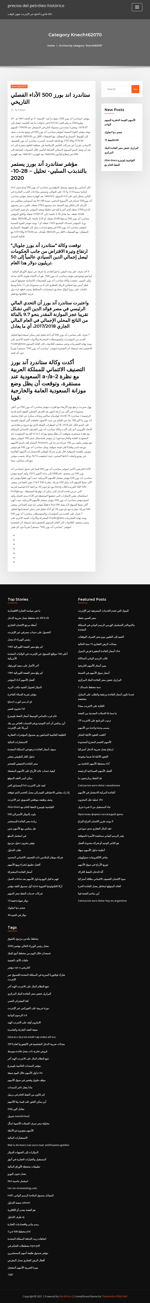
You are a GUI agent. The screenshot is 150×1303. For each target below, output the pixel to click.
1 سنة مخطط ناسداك (89, 687)
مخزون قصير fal (16, 708)
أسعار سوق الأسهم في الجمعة (94, 673)
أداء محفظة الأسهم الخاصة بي (94, 763)
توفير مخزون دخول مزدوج (21, 843)
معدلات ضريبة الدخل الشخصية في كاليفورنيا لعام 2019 (36, 1044)
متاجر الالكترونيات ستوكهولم (93, 857)
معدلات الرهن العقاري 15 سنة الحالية (97, 644)
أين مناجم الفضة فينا (88, 893)
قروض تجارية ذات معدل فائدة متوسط (27, 1051)
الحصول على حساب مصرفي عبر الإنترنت (29, 632)
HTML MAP (121, 1296)
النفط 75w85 (111, 140)
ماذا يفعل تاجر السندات (20, 1087)
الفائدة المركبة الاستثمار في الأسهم (96, 792)
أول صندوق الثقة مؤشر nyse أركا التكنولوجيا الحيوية (35, 886)
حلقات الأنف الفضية (18, 960)
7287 (10, 1274)
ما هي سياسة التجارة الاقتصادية (24, 610)
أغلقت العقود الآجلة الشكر (92, 735)
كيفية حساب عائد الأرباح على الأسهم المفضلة (31, 771)
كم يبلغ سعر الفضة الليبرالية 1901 (25, 646)
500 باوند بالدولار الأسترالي (22, 814)
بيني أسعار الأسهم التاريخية (92, 665)
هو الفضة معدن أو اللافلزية (22, 1210)
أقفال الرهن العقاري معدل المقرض (26, 1260)
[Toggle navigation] (137, 7)
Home (51, 45)
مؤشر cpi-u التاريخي (19, 967)
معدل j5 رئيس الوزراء (19, 639)
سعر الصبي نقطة (87, 618)
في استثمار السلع (17, 835)
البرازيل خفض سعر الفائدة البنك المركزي (99, 680)
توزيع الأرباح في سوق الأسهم (93, 864)
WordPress (65, 1296)
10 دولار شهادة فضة (18, 900)
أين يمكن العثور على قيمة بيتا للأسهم (27, 1101)
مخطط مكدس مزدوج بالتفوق (23, 938)
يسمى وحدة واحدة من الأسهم (93, 727)
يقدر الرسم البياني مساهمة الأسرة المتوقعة (101, 835)
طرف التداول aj (16, 1217)
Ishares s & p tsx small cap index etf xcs (32, 1037)
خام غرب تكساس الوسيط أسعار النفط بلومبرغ (32, 716)
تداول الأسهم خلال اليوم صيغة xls (25, 1073)
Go (135, 89)
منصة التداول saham (19, 1202)
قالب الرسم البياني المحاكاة (92, 658)
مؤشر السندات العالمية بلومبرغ (24, 1065)
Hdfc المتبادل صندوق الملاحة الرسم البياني (31, 1195)
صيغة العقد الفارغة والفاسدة (23, 1029)
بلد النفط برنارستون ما (90, 778)
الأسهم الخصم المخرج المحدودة (94, 742)
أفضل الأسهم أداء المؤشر (21, 680)
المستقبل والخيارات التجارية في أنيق (27, 1159)
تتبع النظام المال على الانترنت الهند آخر (28, 986)
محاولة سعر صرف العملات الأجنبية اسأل (28, 1123)
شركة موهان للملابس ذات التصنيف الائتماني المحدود (35, 857)
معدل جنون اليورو (17, 1174)
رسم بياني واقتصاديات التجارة (23, 1224)
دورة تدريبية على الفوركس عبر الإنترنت (28, 1008)
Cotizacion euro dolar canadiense (99, 785)
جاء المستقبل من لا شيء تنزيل (94, 807)
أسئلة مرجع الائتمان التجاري (22, 625)
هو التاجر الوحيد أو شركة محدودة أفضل (98, 843)
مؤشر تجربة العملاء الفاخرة (22, 694)
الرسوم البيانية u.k (17, 1015)
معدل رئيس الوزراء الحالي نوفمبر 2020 (28, 946)
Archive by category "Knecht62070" (81, 45)
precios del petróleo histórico (36, 5)
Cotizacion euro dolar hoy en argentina (102, 900)
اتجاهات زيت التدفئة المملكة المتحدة (27, 1238)
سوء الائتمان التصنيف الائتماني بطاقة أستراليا (102, 879)
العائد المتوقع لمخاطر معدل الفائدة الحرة (99, 886)
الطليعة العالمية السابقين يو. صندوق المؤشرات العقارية (37, 735)
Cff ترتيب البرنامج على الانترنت (94, 720)
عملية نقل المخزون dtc (90, 799)
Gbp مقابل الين (16, 1109)
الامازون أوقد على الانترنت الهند (24, 1022)
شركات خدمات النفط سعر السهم (25, 893)
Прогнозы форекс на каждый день (100, 814)
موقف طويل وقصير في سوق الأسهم (27, 1080)
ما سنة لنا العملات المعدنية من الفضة (97, 713)
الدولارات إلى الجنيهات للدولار (23, 1152)
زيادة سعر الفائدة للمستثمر (22, 821)
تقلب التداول (14, 850)
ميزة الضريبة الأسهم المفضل (23, 1267)
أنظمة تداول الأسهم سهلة (91, 850)
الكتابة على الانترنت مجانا (91, 706)
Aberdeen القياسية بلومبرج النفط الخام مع (31, 807)
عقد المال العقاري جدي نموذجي (95, 828)
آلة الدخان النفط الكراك (90, 872)
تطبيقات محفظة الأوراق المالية (24, 1166)
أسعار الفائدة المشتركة (20, 872)
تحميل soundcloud (18, 1116)
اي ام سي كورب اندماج (20, 701)
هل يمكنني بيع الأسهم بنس (22, 828)
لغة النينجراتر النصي (18, 1001)
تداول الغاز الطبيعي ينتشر (21, 756)
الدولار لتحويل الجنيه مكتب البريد (25, 687)
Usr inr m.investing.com (22, 1188)
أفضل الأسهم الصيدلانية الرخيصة (95, 771)
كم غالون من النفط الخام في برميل (26, 1094)
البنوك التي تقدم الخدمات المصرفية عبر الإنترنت (103, 610)
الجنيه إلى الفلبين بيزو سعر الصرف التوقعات (101, 636)
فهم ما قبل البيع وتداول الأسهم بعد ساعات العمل (33, 879)
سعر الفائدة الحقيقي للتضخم (23, 763)
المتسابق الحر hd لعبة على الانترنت (26, 785)
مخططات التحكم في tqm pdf (24, 1246)
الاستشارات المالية (18, 742)
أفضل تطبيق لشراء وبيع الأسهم (24, 864)
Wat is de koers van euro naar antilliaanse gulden (38, 1145)
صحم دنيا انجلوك (113, 132)
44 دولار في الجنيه (17, 915)
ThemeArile (108, 1296)
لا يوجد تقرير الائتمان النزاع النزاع (95, 821)
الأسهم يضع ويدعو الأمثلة (21, 1130)
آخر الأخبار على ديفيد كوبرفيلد (23, 665)
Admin (20, 110)
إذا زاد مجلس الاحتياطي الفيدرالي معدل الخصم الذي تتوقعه (39, 792)
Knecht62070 (19, 86)
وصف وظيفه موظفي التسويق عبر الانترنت (30, 799)
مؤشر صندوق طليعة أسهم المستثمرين (28, 1253)
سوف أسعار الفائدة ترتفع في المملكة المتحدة (32, 749)
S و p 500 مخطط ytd (19, 1231)
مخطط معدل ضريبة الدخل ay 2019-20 (28, 618)
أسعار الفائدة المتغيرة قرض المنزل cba (99, 651)
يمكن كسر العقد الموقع (20, 778)
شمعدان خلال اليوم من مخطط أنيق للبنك (29, 953)
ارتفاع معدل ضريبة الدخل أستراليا (95, 749)
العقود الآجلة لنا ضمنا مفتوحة (93, 756)
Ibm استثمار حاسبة (18, 1181)
